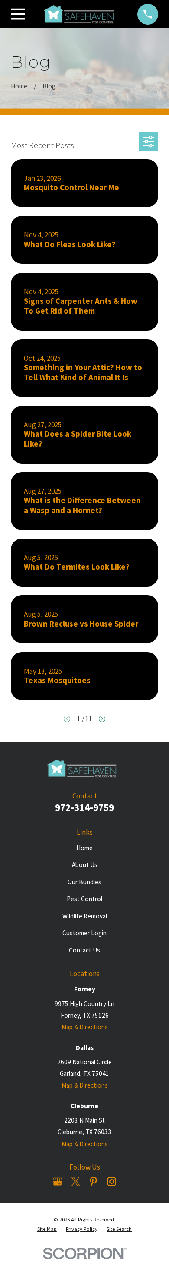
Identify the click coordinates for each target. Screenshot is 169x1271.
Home (84, 848)
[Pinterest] (93, 1181)
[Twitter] (75, 1181)
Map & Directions (85, 1027)
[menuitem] (47, 1229)
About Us (85, 865)
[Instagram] (111, 1181)
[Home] (81, 14)
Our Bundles (84, 882)
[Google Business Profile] (57, 1181)
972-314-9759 (84, 807)
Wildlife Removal (84, 916)
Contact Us (84, 950)
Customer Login (84, 933)
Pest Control (84, 899)
